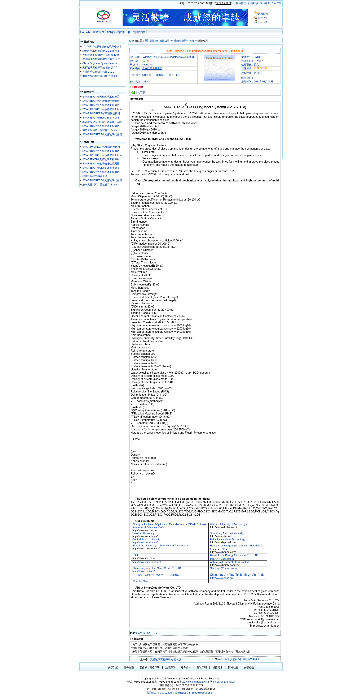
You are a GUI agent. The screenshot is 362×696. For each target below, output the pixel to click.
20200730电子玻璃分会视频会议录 (102, 46)
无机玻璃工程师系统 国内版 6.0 (99, 67)
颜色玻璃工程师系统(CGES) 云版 (101, 50)
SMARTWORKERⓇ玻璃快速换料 (101, 113)
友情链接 (253, 3)
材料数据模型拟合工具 (95, 176)
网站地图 (265, 3)
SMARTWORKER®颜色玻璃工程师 (102, 109)
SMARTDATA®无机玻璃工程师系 (100, 96)
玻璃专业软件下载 (119, 32)
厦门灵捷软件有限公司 (157, 40)
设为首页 (263, 13)
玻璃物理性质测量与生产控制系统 (101, 59)
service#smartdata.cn (195, 681)
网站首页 (98, 32)
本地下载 (140, 92)
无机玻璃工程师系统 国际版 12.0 (100, 54)
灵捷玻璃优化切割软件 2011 (98, 71)
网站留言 (241, 3)
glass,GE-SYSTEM (147, 633)
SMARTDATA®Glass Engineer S (100, 117)
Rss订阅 (276, 3)
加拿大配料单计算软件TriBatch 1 (100, 75)
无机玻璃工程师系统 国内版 (165, 659)
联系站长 (262, 22)
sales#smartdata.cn (224, 681)
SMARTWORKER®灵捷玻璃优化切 (102, 134)
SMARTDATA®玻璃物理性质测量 (100, 100)
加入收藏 (262, 18)
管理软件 (139, 32)
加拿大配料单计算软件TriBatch (242, 659)
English (85, 32)
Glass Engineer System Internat (100, 63)
